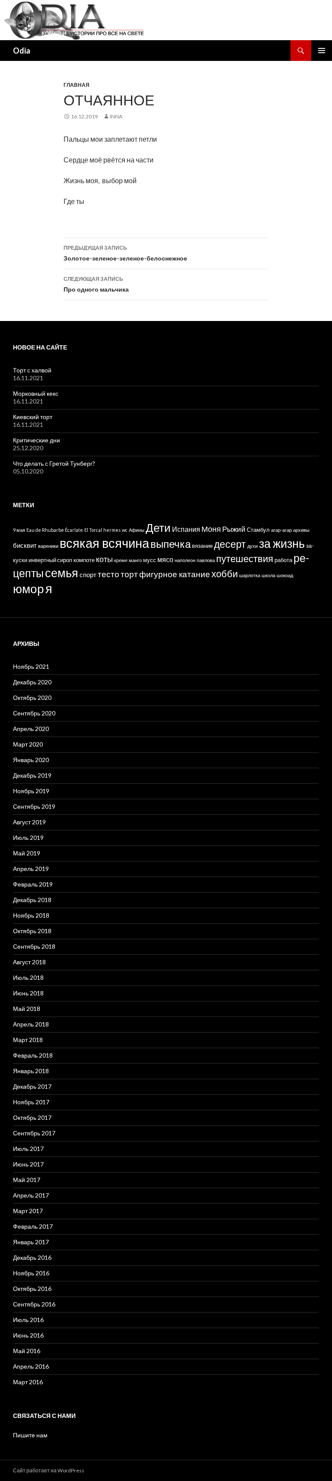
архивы (301, 530)
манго (135, 560)
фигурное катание (174, 574)
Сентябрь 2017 (34, 1133)
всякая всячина (104, 542)
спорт (88, 574)
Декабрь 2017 (32, 1086)
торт (129, 574)
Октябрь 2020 (32, 697)
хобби (224, 573)
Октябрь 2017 (32, 1117)
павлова (206, 560)
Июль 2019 (28, 837)
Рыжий (234, 529)
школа (268, 575)
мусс (149, 560)
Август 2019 (29, 822)
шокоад (285, 575)
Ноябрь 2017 (31, 1102)
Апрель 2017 (31, 1195)
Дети (158, 527)
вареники (48, 546)
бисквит (25, 545)
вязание (202, 546)
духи (252, 546)
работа (283, 560)
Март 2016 (28, 1382)
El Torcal (93, 530)
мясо (165, 559)
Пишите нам (30, 1435)
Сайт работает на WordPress (48, 1470)
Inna (116, 116)
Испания (186, 529)
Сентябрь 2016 (34, 1304)
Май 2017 (26, 1179)
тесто (108, 574)
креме (121, 560)
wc (125, 530)
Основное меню (321, 50)
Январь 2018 (31, 1070)
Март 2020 (28, 744)
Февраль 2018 (33, 1055)
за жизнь (282, 543)
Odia (21, 50)
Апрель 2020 (31, 728)
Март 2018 (28, 1039)
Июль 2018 (28, 977)
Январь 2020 (31, 759)
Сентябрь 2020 (34, 713)
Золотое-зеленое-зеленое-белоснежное (125, 253)
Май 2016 (26, 1350)
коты (104, 559)
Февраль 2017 (33, 1226)
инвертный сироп (50, 560)
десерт (230, 544)
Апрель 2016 (31, 1366)
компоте (84, 560)
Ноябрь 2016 (31, 1273)
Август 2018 (29, 962)
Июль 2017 (28, 1148)
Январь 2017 (31, 1242)
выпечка (170, 544)
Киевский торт (32, 416)
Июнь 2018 (28, 993)
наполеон (185, 560)
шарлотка (249, 575)
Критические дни (36, 440)
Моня (211, 529)
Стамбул (258, 530)
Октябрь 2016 (32, 1288)
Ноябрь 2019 (31, 791)
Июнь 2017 (28, 1164)
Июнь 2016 (28, 1335)
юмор (28, 588)
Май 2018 (26, 1008)
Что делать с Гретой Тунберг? (54, 463)
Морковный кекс (35, 393)
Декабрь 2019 (32, 775)
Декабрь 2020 (32, 682)
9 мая (19, 530)
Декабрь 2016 (32, 1257)
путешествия (244, 558)
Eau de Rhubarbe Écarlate (54, 530)
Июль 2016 (28, 1319)
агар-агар (281, 530)
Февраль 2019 (33, 884)
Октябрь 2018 (32, 930)
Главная (76, 85)
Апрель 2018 (31, 1024)
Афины (136, 530)
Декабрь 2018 (32, 899)
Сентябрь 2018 (34, 946)
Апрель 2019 (31, 868)
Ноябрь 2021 (31, 666)
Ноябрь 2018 (31, 915)
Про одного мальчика (96, 284)
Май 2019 (26, 853)
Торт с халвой (32, 370)
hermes (112, 530)
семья (61, 573)
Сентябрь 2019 (34, 806)
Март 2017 (28, 1210)
